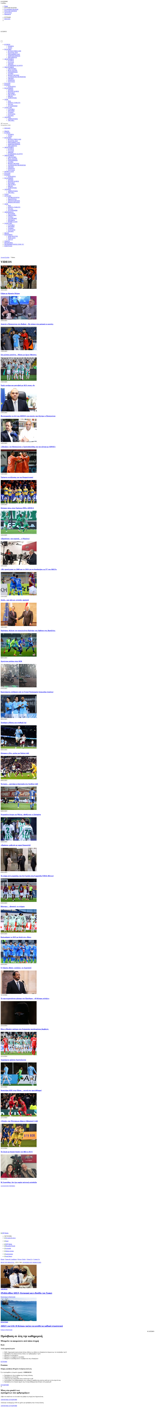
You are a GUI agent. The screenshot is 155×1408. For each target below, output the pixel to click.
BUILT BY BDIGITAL (7, 1262)
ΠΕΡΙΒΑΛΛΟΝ (9, 171)
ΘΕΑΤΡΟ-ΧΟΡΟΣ (13, 91)
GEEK (6, 99)
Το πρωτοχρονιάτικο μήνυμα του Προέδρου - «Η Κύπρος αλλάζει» (25, 998)
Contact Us (36, 1259)
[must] (6, 1241)
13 (3, 1186)
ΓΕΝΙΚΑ (10, 217)
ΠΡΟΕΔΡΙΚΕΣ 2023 (14, 54)
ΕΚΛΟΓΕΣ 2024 (13, 52)
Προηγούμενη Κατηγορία (8, 1297)
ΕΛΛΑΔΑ (11, 62)
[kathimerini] (8, 1244)
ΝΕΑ (9, 101)
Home (6, 6)
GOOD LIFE (8, 107)
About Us (29, 1259)
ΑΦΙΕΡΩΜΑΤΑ (9, 212)
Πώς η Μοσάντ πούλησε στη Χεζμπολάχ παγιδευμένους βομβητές (25, 1029)
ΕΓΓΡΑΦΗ (4, 1361)
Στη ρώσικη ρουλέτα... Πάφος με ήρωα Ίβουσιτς (19, 355)
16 (7, 1186)
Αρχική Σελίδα (5, 257)
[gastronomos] (8, 1254)
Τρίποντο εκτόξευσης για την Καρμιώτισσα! (17, 477)
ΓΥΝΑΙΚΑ (11, 109)
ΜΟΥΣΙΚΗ (11, 93)
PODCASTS (11, 238)
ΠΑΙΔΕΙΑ (11, 46)
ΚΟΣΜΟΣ (7, 85)
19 (11, 1186)
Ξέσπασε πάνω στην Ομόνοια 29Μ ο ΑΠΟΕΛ (17, 508)
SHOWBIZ (11, 111)
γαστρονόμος (8, 12)
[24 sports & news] (10, 1238)
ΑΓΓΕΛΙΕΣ (7, 196)
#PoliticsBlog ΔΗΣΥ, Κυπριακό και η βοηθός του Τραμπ (26, 1293)
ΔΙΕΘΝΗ (10, 64)
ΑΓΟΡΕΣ (10, 73)
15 (5, 1186)
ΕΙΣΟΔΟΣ (7, 19)
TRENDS (11, 78)
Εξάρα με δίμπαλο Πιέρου (10, 293)
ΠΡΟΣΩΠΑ (11, 220)
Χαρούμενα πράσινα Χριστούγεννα (13, 1060)
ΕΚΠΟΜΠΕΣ (8, 234)
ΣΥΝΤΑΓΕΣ (11, 114)
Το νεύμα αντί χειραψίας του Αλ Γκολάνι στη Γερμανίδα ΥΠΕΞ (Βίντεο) (27, 876)
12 (1, 1186)
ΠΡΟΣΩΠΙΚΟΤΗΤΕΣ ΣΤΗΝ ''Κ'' (14, 244)
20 (13, 1186)
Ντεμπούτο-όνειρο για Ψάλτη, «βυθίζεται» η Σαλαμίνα (21, 814)
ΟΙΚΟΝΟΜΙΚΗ (9, 67)
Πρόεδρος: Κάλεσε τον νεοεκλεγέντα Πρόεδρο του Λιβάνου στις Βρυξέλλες (28, 631)
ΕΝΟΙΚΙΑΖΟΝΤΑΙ (13, 197)
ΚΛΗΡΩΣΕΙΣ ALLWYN (15, 65)
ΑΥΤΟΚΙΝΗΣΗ (12, 106)
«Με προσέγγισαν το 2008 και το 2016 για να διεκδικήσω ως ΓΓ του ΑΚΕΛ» (29, 569)
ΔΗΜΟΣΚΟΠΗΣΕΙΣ (14, 56)
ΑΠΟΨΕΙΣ (7, 117)
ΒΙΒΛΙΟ (10, 96)
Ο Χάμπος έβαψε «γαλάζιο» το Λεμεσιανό (16, 968)
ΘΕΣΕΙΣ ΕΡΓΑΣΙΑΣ (14, 202)
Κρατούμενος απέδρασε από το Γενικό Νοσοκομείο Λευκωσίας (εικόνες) (27, 692)
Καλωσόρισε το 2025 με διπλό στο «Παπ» (16, 937)
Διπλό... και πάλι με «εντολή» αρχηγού (15, 600)
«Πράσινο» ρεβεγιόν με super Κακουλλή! (16, 845)
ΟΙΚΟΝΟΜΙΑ (12, 68)
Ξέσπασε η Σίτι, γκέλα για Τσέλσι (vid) (15, 753)
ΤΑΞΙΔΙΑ (11, 112)
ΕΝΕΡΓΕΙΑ (11, 80)
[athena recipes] (9, 1251)
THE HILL (11, 120)
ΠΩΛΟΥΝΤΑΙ (12, 199)
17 (8, 1186)
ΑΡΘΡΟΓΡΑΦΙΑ (13, 119)
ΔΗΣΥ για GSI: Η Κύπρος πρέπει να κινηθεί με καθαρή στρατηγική (32, 1326)
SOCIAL (10, 104)
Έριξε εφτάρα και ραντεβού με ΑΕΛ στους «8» (18, 385)
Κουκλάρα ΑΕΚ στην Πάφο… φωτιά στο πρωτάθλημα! (21, 1090)
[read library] (8, 1256)
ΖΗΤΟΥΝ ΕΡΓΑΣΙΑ (14, 200)
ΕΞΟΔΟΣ (11, 115)
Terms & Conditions (11, 1259)
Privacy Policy (22, 1259)
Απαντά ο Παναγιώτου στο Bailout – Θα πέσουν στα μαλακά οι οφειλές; (27, 324)
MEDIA (6, 233)
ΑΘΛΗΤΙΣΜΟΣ (9, 59)
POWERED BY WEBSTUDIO (32, 1262)
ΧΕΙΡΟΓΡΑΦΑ (12, 98)
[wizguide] (7, 1248)
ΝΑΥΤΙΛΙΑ (11, 81)
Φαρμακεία (7, 14)
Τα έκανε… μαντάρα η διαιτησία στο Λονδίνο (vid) (19, 784)
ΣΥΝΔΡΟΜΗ (5, 1385)
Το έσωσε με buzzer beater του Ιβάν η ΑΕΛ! (17, 1152)
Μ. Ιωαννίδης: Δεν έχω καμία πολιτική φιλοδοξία (19, 1182)
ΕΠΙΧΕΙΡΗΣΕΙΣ (13, 72)
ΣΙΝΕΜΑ (10, 89)
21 (14, 1186)
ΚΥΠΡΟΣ (7, 44)
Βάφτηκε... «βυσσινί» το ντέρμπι (13, 906)
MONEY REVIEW (13, 75)
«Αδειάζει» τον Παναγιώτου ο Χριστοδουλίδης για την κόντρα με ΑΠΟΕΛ (28, 447)
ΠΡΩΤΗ (6, 131)
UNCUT (10, 239)
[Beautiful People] (9, 1246)
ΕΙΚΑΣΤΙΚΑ (12, 94)
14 (4, 1186)
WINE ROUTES (13, 236)
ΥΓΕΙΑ (10, 47)
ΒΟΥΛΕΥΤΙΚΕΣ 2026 (14, 51)
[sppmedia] (4, 1233)
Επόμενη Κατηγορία (6, 1330)
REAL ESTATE (12, 70)
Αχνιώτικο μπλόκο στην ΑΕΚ (11, 661)
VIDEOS (7, 241)
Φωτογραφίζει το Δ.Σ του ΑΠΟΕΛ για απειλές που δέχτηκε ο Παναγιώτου (28, 416)
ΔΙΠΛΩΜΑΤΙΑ (12, 57)
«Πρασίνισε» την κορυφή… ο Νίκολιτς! (15, 539)
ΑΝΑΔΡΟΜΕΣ (12, 218)
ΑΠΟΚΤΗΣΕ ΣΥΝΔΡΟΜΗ (9, 1399)
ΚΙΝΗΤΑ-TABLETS (14, 102)
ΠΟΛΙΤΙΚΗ (7, 49)
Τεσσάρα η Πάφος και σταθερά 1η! (13, 723)
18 (10, 1186)
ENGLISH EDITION (10, 11)
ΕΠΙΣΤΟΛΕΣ (8, 246)
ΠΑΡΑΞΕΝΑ (12, 86)
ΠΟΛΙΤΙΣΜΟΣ (8, 88)
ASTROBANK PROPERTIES (17, 77)
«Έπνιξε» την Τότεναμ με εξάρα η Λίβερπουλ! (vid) (19, 1121)
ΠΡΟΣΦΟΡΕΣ (8, 242)
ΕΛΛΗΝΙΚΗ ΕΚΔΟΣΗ (11, 9)
